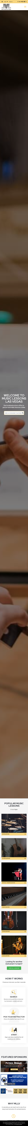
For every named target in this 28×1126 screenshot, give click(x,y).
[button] (25, 6)
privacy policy (19, 1124)
